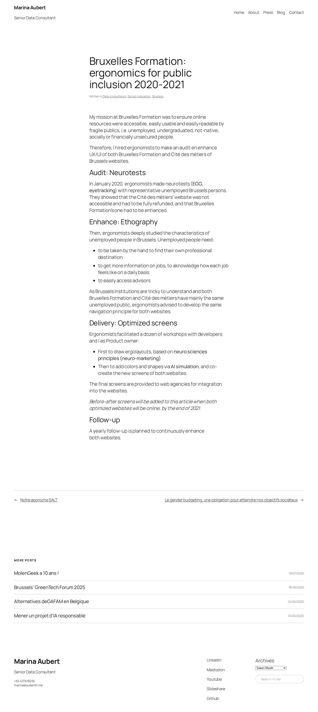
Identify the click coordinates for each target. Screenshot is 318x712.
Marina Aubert (30, 7)
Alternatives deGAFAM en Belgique (51, 601)
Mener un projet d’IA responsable (49, 615)
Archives (264, 660)
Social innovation (139, 96)
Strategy (158, 96)
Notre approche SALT (39, 499)
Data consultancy (114, 96)
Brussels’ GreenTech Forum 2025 (49, 587)
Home (239, 12)
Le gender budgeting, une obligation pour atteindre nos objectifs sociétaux (231, 499)
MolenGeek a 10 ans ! (36, 573)
